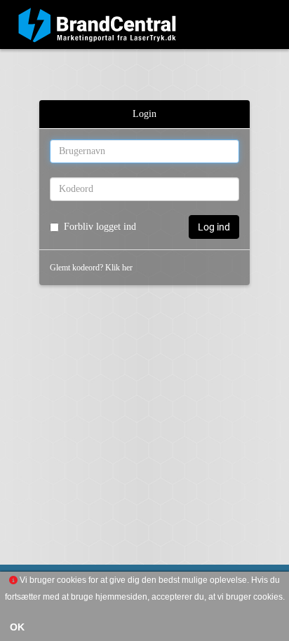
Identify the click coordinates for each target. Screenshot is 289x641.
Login (144, 114)
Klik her (119, 268)
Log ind (214, 227)
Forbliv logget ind (100, 226)
